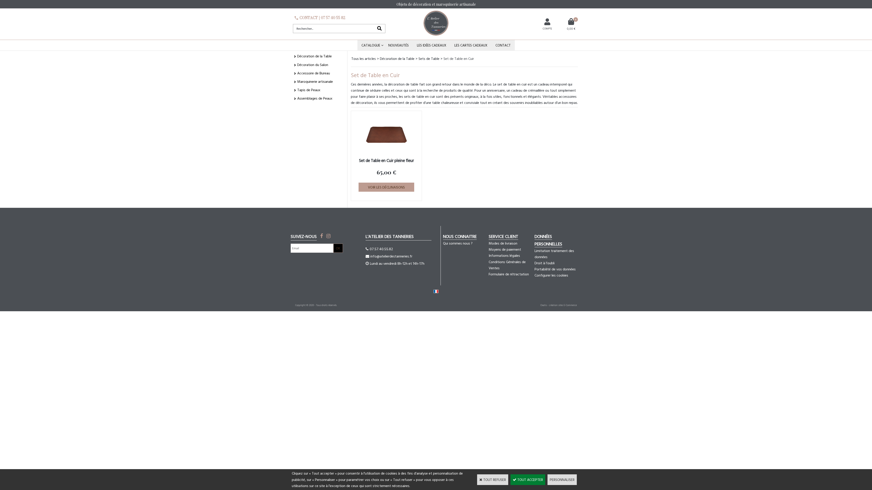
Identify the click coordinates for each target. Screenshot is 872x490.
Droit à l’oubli (545, 263)
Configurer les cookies (551, 275)
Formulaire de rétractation (509, 274)
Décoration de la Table (314, 56)
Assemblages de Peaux (314, 98)
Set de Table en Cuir (458, 58)
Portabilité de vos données (555, 269)
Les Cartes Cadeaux (470, 45)
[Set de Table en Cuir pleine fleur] (386, 154)
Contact (503, 45)
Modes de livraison (503, 243)
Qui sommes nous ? (458, 243)
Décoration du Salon (312, 64)
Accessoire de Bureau (313, 73)
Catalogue (371, 45)
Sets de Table (429, 58)
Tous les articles (363, 58)
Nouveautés (398, 45)
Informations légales (504, 255)
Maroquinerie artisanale (315, 81)
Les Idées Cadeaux (431, 45)
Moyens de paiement (505, 249)
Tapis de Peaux (308, 90)
